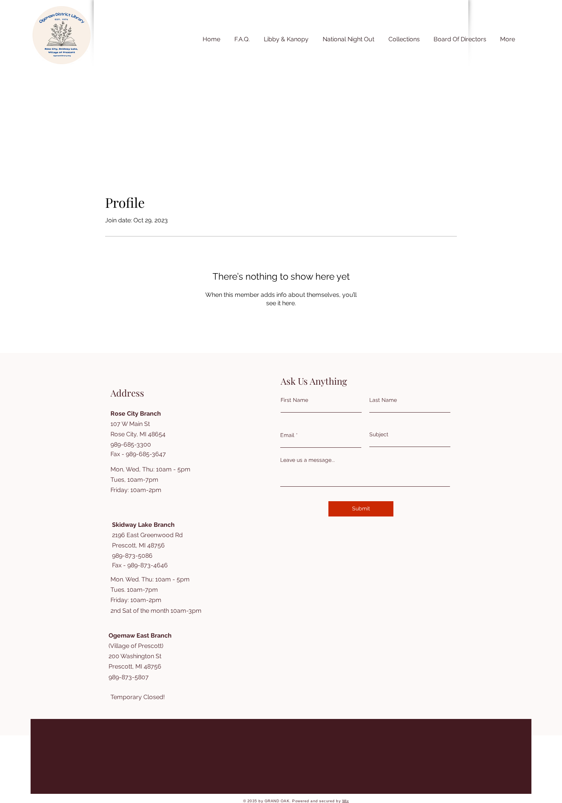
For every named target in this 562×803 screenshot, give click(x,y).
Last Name (383, 400)
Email (287, 435)
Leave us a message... (307, 460)
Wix (345, 801)
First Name (294, 400)
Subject (378, 434)
